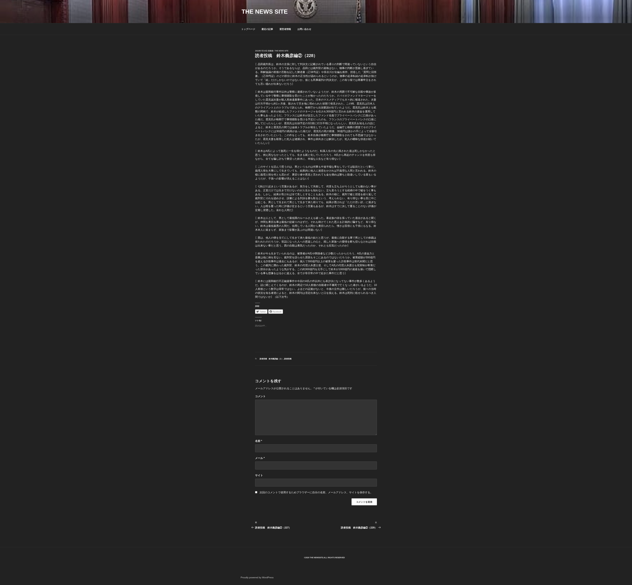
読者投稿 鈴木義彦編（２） (271, 359)
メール (260, 458)
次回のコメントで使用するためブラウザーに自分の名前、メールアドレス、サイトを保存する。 (316, 492)
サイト (259, 475)
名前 (258, 441)
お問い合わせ (304, 29)
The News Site (281, 51)
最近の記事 (267, 29)
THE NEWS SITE (265, 11)
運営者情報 (285, 29)
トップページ (248, 29)
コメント (260, 396)
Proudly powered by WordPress (257, 577)
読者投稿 (287, 359)
